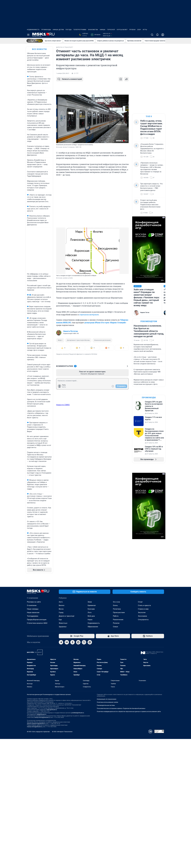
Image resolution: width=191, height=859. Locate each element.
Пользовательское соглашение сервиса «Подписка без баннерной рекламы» (121, 708)
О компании (31, 605)
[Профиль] (162, 35)
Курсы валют (122, 29)
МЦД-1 (60, 340)
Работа (115, 616)
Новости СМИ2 (63, 405)
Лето (90, 612)
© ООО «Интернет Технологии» (62, 731)
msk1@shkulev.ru (51, 709)
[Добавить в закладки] (120, 79)
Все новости (39, 49)
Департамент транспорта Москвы (78, 340)
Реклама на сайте (34, 602)
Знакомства (93, 29)
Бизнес (61, 605)
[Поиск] (152, 35)
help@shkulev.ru (41, 714)
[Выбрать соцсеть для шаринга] (126, 79)
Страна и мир (143, 609)
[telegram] (61, 642)
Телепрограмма (79, 29)
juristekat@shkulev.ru (77, 713)
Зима (90, 602)
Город (61, 612)
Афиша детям (58, 29)
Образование (93, 627)
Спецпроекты (143, 620)
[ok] (72, 642)
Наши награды (32, 609)
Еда (60, 620)
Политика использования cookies (107, 702)
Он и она (116, 602)
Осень (115, 605)
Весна (61, 609)
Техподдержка (32, 616)
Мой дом (91, 616)
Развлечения (118, 620)
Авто (61, 602)
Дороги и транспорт (66, 616)
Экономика (142, 616)
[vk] (67, 642)
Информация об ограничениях (106, 699)
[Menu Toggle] (28, 35)
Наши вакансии (33, 612)
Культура (91, 609)
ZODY (139, 29)
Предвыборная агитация (36, 620)
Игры (145, 29)
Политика (117, 609)
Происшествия (119, 612)
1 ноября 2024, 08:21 (62, 73)
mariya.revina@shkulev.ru (42, 717)
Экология (141, 612)
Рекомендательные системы (106, 705)
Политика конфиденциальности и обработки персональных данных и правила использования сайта (129, 711)
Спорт (140, 602)
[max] (78, 642)
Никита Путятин (70, 331)
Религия (116, 623)
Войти (64, 387)
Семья (115, 627)
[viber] (84, 642)
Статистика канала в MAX (37, 623)
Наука (90, 620)
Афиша (102, 29)
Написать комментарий (72, 79)
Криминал (92, 605)
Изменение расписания (102, 340)
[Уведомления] (157, 35)
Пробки (132, 29)
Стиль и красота (144, 605)
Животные (63, 623)
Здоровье (62, 627)
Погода (69, 29)
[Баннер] (35, 41)
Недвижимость (33, 29)
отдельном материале (89, 314)
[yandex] (90, 642)
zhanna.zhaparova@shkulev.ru (36, 723)
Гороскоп (111, 29)
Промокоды (46, 29)
